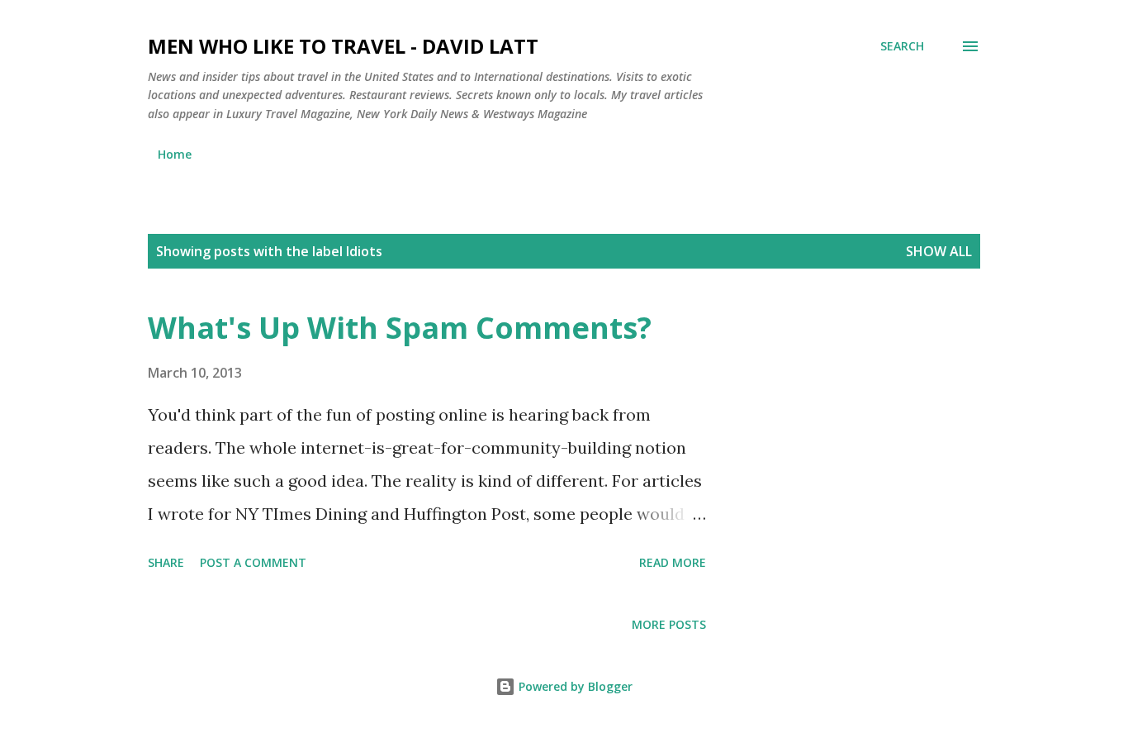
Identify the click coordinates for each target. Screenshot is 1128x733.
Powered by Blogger (574, 686)
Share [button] (166, 562)
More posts (669, 624)
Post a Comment (253, 562)
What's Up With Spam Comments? (400, 327)
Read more (672, 562)
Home (175, 154)
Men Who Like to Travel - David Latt (343, 45)
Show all (939, 251)
